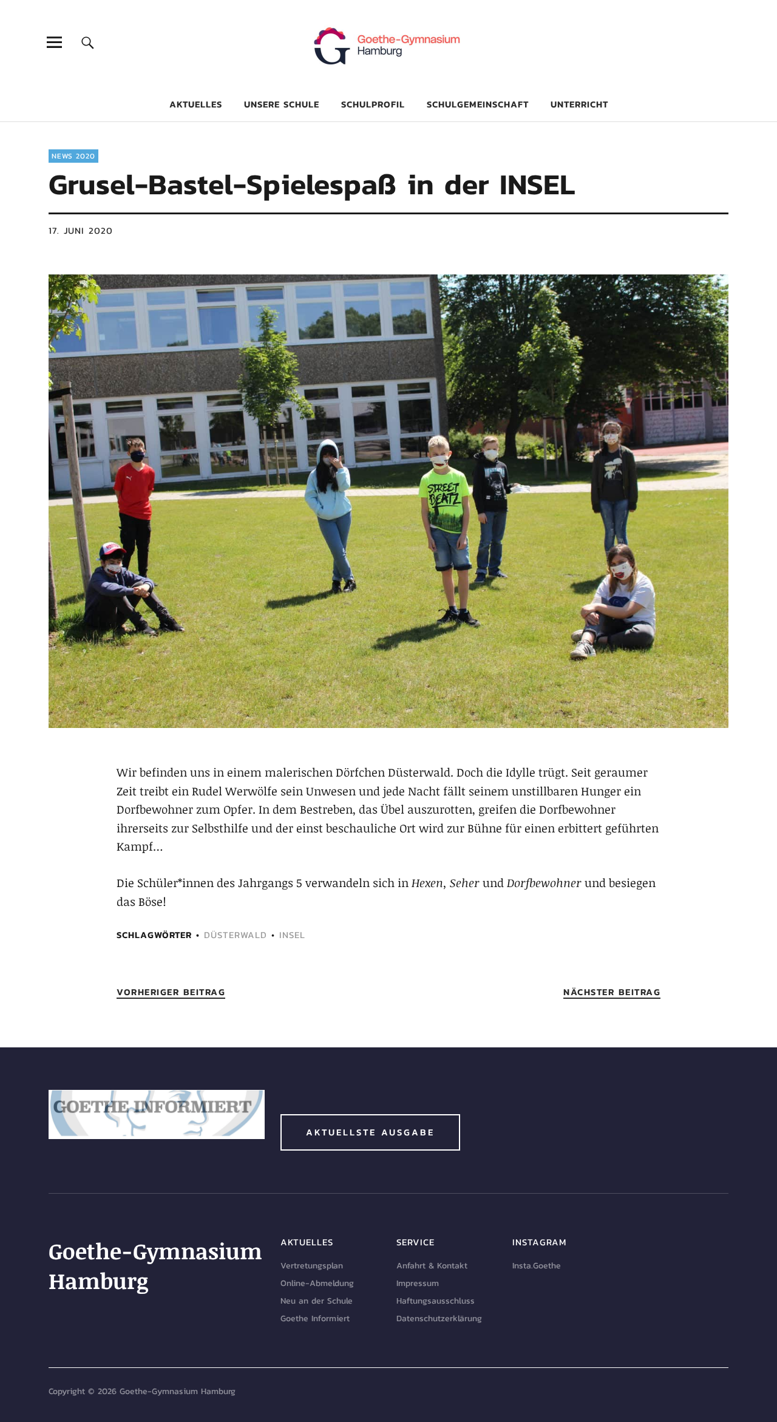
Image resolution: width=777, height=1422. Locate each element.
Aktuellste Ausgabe (370, 1132)
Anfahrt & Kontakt (431, 1265)
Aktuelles (195, 104)
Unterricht (579, 104)
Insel (292, 935)
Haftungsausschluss (435, 1300)
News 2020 (73, 156)
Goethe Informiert (315, 1318)
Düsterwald (235, 935)
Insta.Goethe (536, 1265)
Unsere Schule (281, 104)
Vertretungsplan (311, 1265)
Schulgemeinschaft (478, 104)
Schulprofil (373, 104)
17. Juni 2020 (81, 230)
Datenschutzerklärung (439, 1318)
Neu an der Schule (316, 1300)
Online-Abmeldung (317, 1283)
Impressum (417, 1283)
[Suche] (88, 42)
